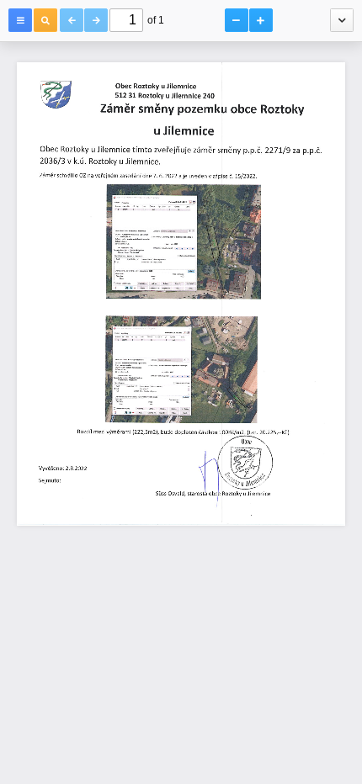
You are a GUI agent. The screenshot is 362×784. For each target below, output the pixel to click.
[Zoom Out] (236, 20)
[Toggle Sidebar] (20, 20)
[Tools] (342, 20)
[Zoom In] (261, 20)
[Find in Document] (45, 20)
